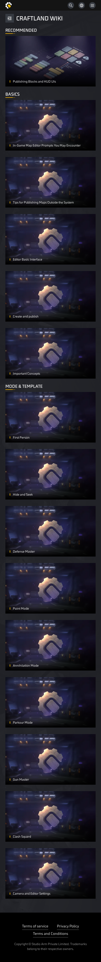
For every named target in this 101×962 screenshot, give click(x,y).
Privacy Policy (68, 926)
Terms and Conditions (50, 933)
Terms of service (35, 926)
